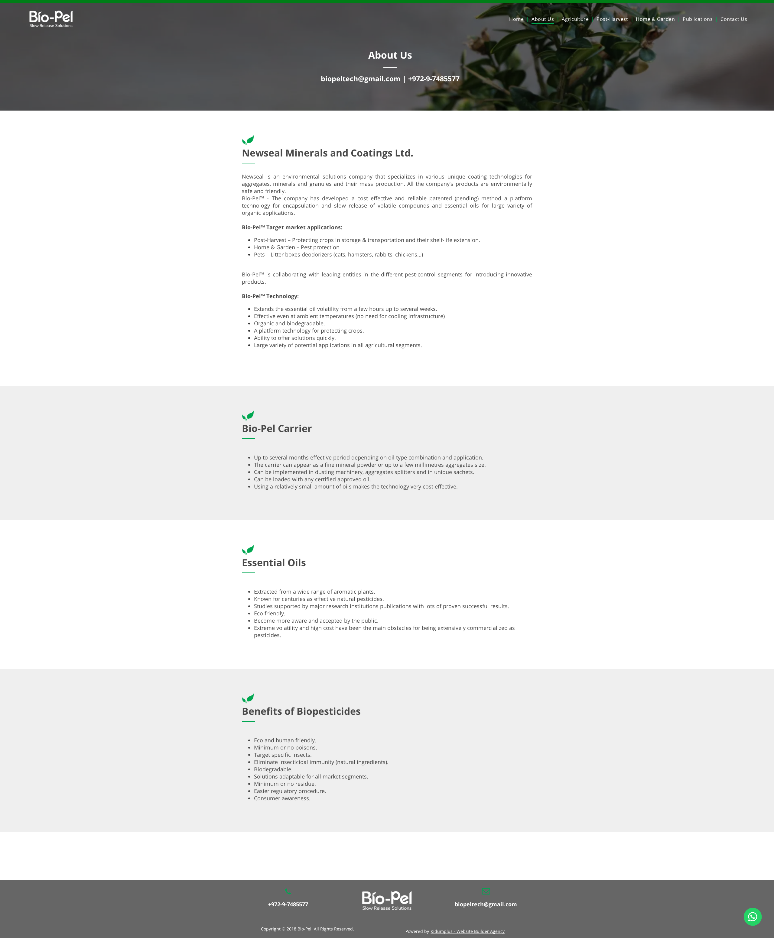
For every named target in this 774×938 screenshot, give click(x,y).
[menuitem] (518, 19)
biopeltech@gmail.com (486, 904)
